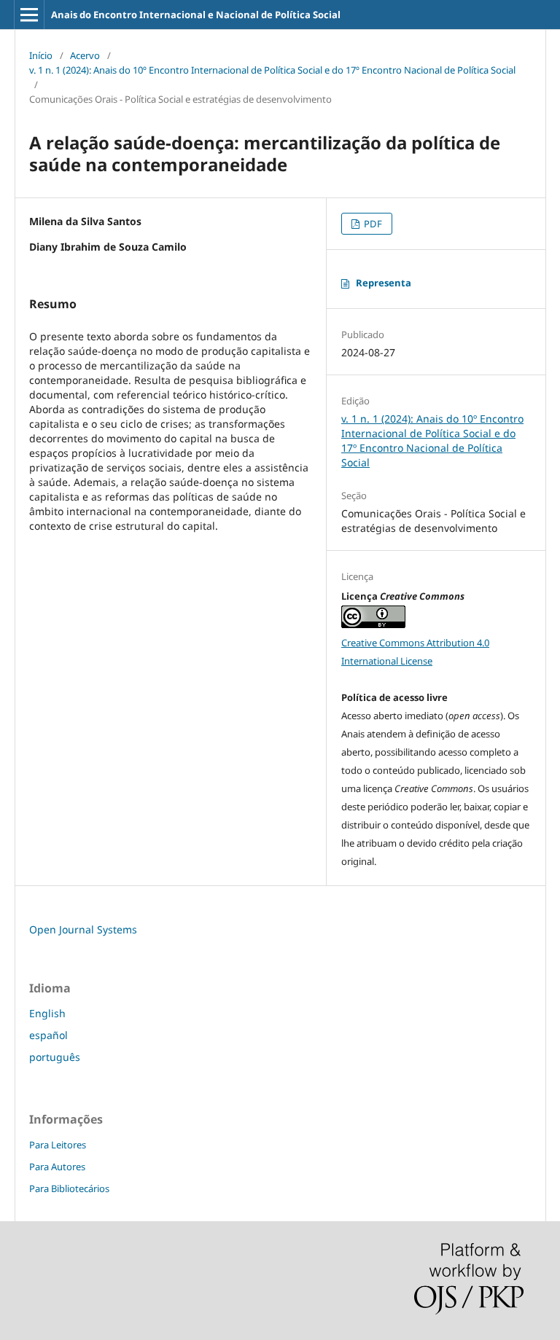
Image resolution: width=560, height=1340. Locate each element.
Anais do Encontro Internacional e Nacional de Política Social (196, 14)
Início (40, 55)
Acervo (85, 55)
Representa (383, 282)
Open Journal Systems (83, 929)
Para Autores (57, 1166)
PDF (372, 223)
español (48, 1035)
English (47, 1013)
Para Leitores (57, 1144)
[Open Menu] (29, 14)
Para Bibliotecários (69, 1188)
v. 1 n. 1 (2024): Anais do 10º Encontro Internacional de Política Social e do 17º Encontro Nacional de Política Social (272, 70)
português (54, 1057)
